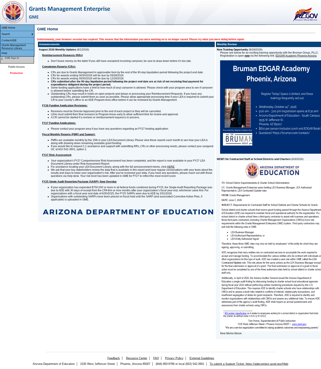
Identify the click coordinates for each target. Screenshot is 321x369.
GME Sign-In (12, 58)
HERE (170, 166)
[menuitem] (17, 28)
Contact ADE (9, 40)
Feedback (113, 358)
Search (6, 34)
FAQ (156, 358)
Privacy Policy (174, 358)
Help (4, 53)
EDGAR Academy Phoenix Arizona (296, 55)
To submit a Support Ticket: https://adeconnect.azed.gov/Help (249, 364)
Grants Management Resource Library (14, 47)
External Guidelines (202, 358)
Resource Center (136, 358)
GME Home (8, 27)
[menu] (17, 41)
